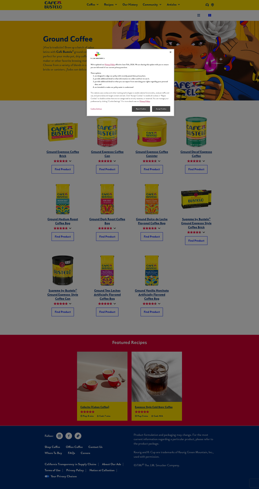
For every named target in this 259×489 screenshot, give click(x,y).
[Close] (170, 52)
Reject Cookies (141, 109)
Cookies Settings (96, 109)
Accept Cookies (161, 109)
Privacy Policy (110, 64)
